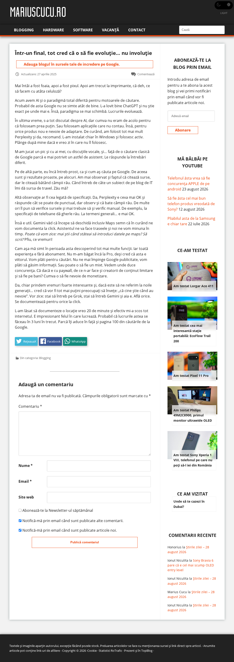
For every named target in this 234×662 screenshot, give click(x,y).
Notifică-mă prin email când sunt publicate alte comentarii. (72, 520)
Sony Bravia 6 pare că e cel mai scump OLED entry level (191, 565)
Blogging (24, 29)
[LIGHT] (224, 5)
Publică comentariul (84, 542)
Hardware (53, 29)
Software (83, 29)
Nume (26, 465)
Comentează (145, 74)
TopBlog (146, 651)
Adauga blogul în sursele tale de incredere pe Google (71, 64)
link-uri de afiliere (48, 651)
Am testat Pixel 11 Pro (191, 375)
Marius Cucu (177, 592)
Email (25, 481)
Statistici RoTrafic (110, 651)
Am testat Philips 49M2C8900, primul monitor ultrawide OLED (192, 415)
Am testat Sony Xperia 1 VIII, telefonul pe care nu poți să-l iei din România (192, 460)
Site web (26, 497)
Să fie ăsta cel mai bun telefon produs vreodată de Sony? (191, 204)
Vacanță (110, 29)
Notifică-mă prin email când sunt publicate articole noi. (69, 530)
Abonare (183, 130)
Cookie (92, 651)
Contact (136, 29)
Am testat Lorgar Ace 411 (193, 286)
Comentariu (30, 406)
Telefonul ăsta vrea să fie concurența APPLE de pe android (189, 184)
